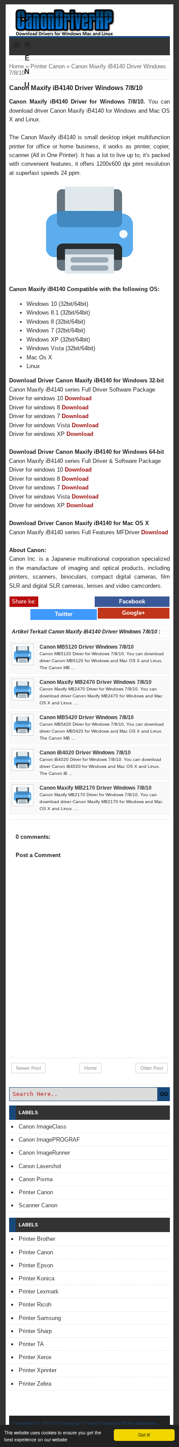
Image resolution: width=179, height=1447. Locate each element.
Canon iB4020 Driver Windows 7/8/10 (85, 752)
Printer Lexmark (39, 1291)
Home (16, 66)
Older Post (151, 1068)
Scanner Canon (38, 1205)
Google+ (133, 613)
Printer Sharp (35, 1331)
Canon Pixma (36, 1179)
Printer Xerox (35, 1357)
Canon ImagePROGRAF (49, 1139)
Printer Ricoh (35, 1304)
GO (164, 1094)
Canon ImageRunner (44, 1152)
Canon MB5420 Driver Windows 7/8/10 (87, 717)
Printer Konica (36, 1278)
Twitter (64, 614)
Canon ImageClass (42, 1126)
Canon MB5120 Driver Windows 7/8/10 (87, 647)
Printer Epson (36, 1265)
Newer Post (28, 1068)
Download (78, 398)
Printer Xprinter (37, 1370)
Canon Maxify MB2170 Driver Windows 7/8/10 (96, 787)
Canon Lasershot (40, 1166)
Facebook (132, 601)
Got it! (144, 1434)
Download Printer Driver (89, 19)
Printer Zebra (35, 1383)
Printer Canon (47, 66)
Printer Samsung (40, 1318)
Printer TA (31, 1344)
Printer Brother (37, 1239)
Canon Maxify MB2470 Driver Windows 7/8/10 (96, 682)
